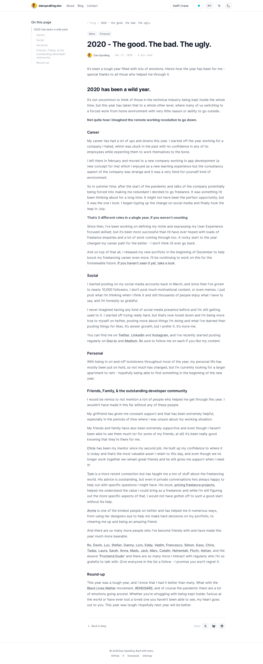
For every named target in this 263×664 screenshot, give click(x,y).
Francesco (174, 545)
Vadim (159, 545)
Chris (91, 448)
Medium (131, 341)
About (70, 5)
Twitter (123, 335)
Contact (92, 5)
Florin (194, 550)
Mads (134, 550)
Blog (81, 5)
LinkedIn (137, 335)
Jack (144, 550)
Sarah (113, 550)
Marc (154, 550)
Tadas (92, 550)
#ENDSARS (143, 588)
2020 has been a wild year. (51, 29)
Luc (107, 545)
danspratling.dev (50, 5)
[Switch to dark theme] (228, 5)
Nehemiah (180, 550)
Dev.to (112, 341)
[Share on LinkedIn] (222, 626)
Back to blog (99, 625)
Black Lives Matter (101, 588)
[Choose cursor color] (198, 5)
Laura (102, 550)
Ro (89, 545)
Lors (139, 545)
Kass (200, 545)
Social (40, 40)
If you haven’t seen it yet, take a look (146, 263)
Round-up (42, 62)
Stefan (117, 545)
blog (93, 23)
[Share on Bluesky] (213, 626)
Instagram (160, 335)
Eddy (149, 545)
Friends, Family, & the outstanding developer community (51, 54)
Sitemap (147, 655)
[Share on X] (205, 626)
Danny (129, 545)
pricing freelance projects (194, 485)
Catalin (165, 550)
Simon (189, 545)
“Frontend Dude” (112, 556)
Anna (124, 550)
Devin (97, 545)
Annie (91, 510)
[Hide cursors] (219, 5)
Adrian (206, 550)
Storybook (133, 655)
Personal (41, 45)
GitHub (115, 655)
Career (40, 35)
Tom (90, 474)
